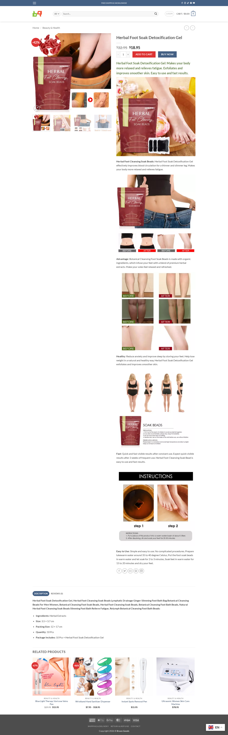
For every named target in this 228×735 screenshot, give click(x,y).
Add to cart (144, 54)
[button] (34, 3)
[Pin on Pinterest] (136, 570)
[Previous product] (192, 27)
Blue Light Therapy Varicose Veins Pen (51, 702)
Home (36, 27)
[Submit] (155, 13)
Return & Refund (120, 726)
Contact (135, 726)
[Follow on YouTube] (194, 3)
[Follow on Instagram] (185, 3)
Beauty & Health (51, 27)
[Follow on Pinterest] (191, 3)
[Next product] (186, 27)
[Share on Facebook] (119, 570)
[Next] (106, 73)
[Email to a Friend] (130, 570)
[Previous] (38, 73)
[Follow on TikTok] (188, 3)
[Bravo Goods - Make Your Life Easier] (40, 14)
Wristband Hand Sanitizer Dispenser (92, 701)
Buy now (167, 54)
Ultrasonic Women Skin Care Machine (175, 702)
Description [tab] (41, 593)
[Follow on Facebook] (182, 3)
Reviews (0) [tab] (57, 593)
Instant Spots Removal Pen (134, 701)
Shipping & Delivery (98, 726)
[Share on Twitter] (124, 570)
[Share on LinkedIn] (141, 570)
